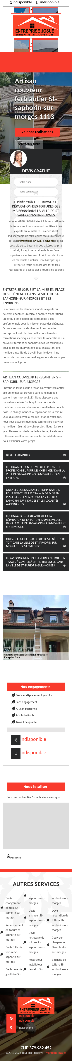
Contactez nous (29, 144)
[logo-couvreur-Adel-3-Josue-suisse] (36, 25)
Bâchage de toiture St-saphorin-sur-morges (60, 967)
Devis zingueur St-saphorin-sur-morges (36, 918)
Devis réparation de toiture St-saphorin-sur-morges (60, 920)
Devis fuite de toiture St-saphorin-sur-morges (14, 954)
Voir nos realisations (37, 132)
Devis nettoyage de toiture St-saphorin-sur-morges (36, 943)
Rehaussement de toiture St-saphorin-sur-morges (14, 932)
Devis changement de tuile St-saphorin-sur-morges (13, 908)
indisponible (22, 2)
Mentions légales (56, 1053)
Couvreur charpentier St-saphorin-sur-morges (59, 945)
